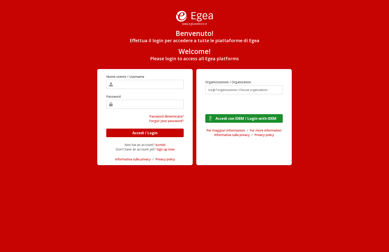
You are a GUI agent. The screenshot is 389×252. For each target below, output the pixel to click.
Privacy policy (165, 159)
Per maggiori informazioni (225, 130)
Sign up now (165, 149)
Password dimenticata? (166, 116)
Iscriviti (160, 145)
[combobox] (244, 89)
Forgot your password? (166, 121)
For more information (266, 130)
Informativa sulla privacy (133, 159)
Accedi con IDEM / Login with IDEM (245, 118)
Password (113, 96)
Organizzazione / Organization (228, 82)
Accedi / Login (145, 132)
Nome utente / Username (125, 76)
